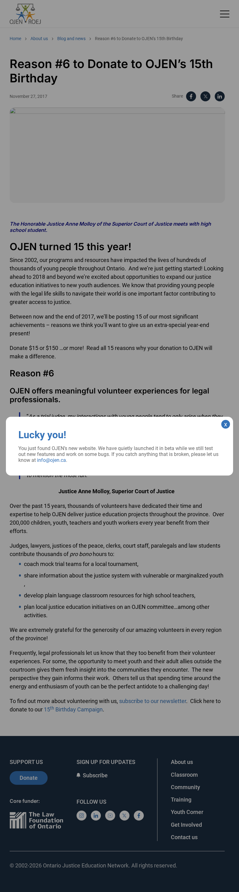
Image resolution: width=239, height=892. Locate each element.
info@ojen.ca (51, 460)
